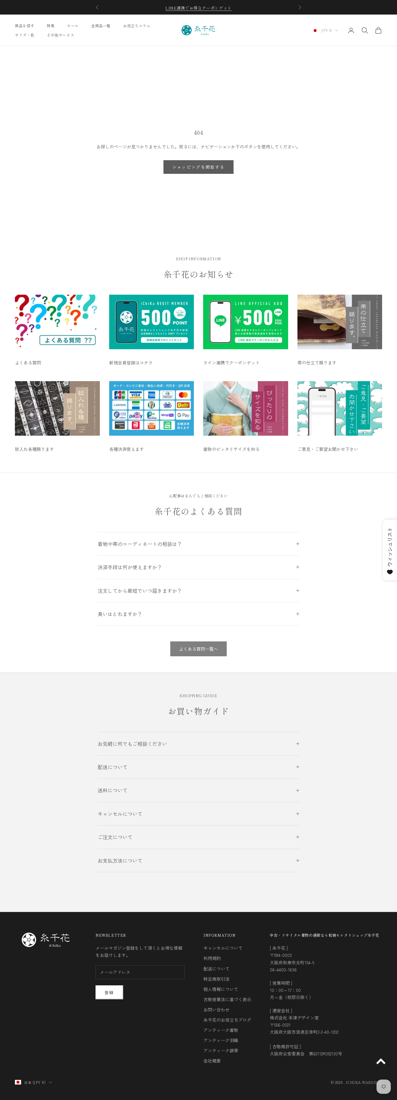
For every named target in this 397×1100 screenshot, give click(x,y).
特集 (51, 25)
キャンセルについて (223, 948)
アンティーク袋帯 (220, 1050)
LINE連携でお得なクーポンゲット (198, 7)
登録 (109, 992)
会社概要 (212, 1061)
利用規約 (212, 958)
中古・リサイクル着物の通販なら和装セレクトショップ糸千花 (324, 935)
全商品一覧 (101, 25)
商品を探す (24, 25)
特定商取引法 (216, 979)
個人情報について (220, 989)
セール (73, 25)
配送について (216, 969)
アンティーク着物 (220, 1030)
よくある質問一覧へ (198, 649)
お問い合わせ (216, 1009)
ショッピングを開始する (198, 167)
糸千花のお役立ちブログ (227, 1020)
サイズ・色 (24, 34)
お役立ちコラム (136, 25)
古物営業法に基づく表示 (227, 999)
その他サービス (60, 34)
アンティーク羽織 (220, 1040)
